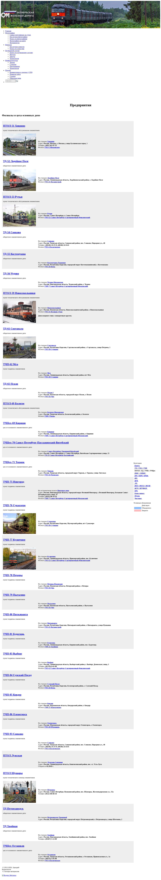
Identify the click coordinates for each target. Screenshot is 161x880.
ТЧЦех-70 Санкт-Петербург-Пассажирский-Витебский (36, 442)
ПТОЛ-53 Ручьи (12, 196)
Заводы (12, 57)
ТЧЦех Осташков (13, 845)
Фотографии (10, 33)
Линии (12, 62)
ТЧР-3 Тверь (49, 416)
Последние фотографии (18, 37)
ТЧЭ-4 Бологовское (52, 247)
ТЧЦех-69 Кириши (14, 423)
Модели (13, 55)
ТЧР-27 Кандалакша (52, 707)
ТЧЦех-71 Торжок (14, 462)
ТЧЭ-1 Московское (52, 147)
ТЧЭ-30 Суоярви (51, 349)
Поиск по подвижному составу (21, 53)
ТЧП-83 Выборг (12, 653)
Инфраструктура (11, 60)
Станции (13, 64)
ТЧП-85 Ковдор (12, 694)
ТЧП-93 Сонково (13, 733)
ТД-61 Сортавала (13, 328)
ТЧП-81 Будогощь (13, 634)
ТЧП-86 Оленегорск (15, 714)
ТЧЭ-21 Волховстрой (52, 182)
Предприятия (15, 66)
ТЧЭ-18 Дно (49, 397)
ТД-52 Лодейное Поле (15, 161)
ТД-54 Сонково (12, 232)
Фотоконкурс (15, 43)
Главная (8, 31)
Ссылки (13, 76)
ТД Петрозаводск (13, 808)
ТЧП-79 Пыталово (14, 594)
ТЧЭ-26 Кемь (49, 267)
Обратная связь (15, 78)
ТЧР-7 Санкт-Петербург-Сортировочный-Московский (66, 286)
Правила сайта (15, 74)
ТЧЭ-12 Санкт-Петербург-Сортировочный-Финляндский (67, 217)
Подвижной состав (12, 51)
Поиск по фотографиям (18, 39)
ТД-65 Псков (10, 383)
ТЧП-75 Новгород (13, 481)
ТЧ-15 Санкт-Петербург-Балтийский (59, 455)
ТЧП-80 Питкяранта (15, 614)
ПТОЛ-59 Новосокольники (19, 293)
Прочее (8, 70)
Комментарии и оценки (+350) (21, 72)
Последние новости (17, 47)
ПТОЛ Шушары (13, 773)
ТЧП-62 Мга (10, 364)
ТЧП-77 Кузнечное (14, 539)
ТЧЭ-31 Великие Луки (53, 312)
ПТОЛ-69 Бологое (13, 403)
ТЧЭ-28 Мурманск (51, 727)
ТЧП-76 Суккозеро (14, 505)
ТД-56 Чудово (11, 273)
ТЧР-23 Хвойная (51, 647)
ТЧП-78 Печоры (13, 575)
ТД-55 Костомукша (14, 253)
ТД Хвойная (10, 826)
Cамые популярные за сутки (20, 35)
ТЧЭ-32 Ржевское (51, 475)
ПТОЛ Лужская (12, 755)
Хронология (14, 58)
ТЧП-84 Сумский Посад (17, 675)
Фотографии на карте (18, 41)
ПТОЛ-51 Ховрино (14, 125)
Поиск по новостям (17, 49)
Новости (8, 45)
